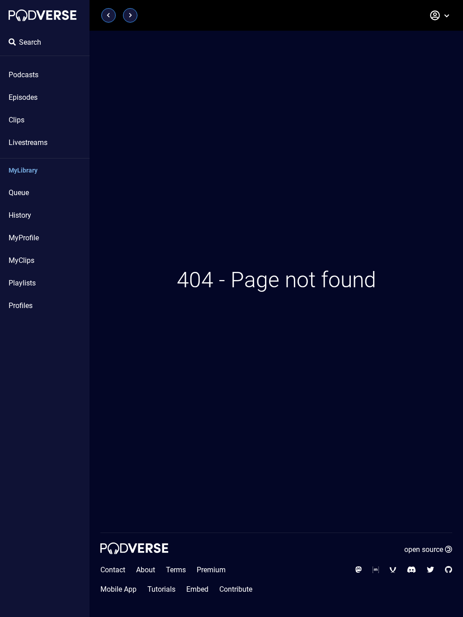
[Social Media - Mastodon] (358, 570)
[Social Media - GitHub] (448, 570)
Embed (197, 589)
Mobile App (118, 589)
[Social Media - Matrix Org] (376, 570)
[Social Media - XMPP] (393, 570)
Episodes (23, 97)
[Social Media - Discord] (411, 570)
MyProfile (24, 238)
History (20, 215)
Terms (176, 570)
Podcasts (23, 74)
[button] (440, 15)
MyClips (21, 260)
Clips (16, 120)
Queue (19, 192)
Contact (112, 570)
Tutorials (161, 589)
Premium (211, 570)
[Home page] (42, 15)
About (145, 570)
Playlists (22, 283)
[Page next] (130, 15)
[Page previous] (108, 15)
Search (30, 42)
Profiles (21, 305)
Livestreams (28, 142)
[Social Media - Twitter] (430, 570)
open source (423, 549)
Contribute (235, 589)
